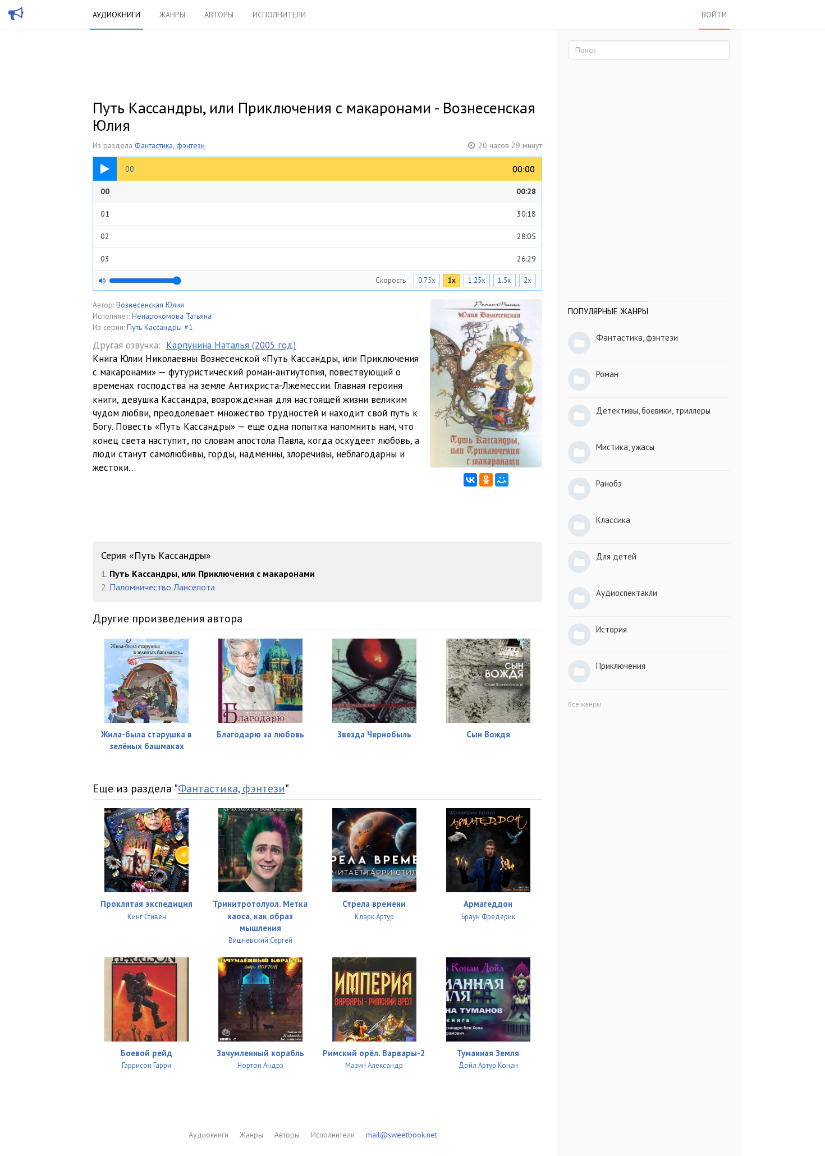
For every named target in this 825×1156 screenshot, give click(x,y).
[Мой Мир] (501, 480)
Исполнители (279, 15)
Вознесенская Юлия (150, 305)
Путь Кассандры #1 (160, 327)
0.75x (427, 280)
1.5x (504, 280)
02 (318, 236)
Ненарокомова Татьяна (172, 316)
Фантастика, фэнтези (170, 145)
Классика (613, 520)
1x (452, 280)
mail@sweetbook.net (401, 1135)
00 (318, 191)
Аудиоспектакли (626, 593)
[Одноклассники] (486, 480)
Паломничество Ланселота (162, 587)
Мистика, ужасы (625, 447)
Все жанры (584, 704)
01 (318, 214)
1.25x (476, 280)
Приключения (620, 665)
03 (318, 259)
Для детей (616, 556)
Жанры (172, 15)
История (611, 629)
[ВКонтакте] (470, 480)
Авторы (218, 15)
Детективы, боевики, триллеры (653, 410)
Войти (714, 15)
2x (527, 280)
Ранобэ (609, 483)
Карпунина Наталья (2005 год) (231, 345)
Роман (607, 374)
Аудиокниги (116, 15)
